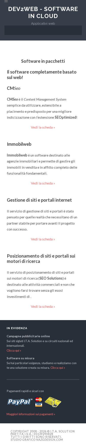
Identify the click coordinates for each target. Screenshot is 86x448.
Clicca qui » (14, 350)
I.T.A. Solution (62, 431)
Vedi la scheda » (43, 127)
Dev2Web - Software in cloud (43, 12)
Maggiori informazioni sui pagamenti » (31, 414)
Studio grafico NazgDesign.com (37, 439)
